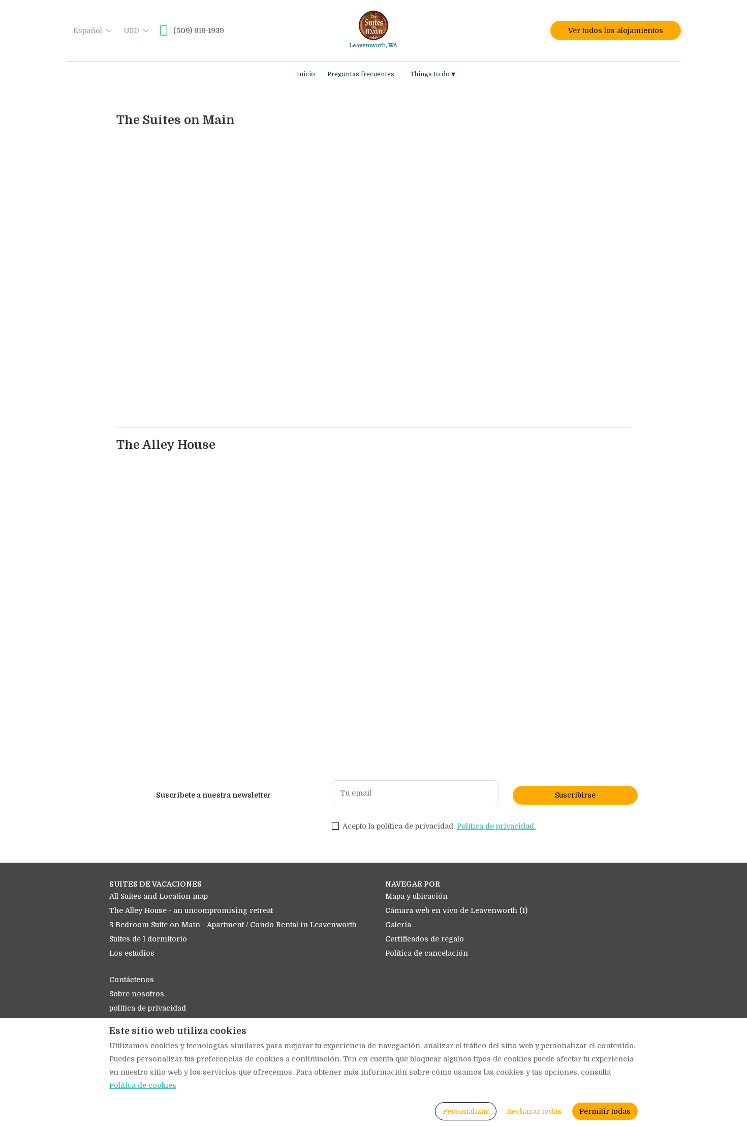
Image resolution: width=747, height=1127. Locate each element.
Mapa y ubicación (416, 896)
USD (131, 30)
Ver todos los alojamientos (615, 30)
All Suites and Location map (158, 896)
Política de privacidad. (496, 826)
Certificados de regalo (424, 939)
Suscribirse (575, 795)
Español (87, 30)
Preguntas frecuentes (360, 74)
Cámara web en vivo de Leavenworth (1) (456, 910)
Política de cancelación (426, 953)
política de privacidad (147, 1008)
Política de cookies (142, 1085)
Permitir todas (605, 1111)
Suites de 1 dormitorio (148, 939)
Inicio (306, 74)
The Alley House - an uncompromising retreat (191, 910)
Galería (398, 925)
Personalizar (466, 1111)
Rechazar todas (534, 1111)
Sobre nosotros (136, 994)
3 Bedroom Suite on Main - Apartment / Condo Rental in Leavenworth (233, 925)
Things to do (432, 74)
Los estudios (131, 953)
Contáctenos (131, 980)
